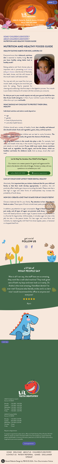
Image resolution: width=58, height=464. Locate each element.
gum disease (10, 72)
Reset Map (5, 342)
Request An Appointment (40, 173)
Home (6, 36)
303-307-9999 (31, 22)
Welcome (17, 452)
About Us (27, 452)
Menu (50, 2)
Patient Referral (25, 454)
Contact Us (11, 454)
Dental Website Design (13, 461)
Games (37, 454)
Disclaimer (47, 454)
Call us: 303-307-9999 (18, 173)
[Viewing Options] (3, 461)
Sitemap (29, 457)
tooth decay (28, 69)
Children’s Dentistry (19, 36)
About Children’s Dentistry (16, 39)
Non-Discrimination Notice (43, 461)
